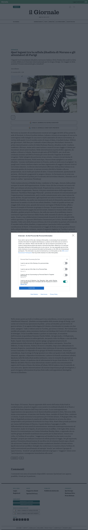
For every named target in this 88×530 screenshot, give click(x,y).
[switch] (65, 263)
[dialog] (44, 265)
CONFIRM (31, 288)
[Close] (73, 236)
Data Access (44, 294)
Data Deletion (34, 294)
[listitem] (44, 259)
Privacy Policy (53, 294)
